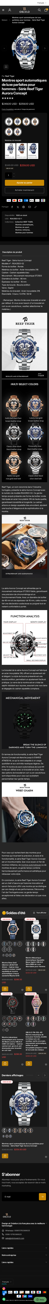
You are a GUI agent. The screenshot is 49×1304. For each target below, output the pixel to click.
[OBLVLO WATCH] (7, 1217)
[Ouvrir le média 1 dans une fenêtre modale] (24, 48)
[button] (3, 10)
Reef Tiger (8, 76)
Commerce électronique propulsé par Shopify (32, 1300)
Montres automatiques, (24, 225)
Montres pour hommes (24, 233)
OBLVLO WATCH (14, 1300)
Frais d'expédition (8, 109)
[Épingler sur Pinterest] (23, 207)
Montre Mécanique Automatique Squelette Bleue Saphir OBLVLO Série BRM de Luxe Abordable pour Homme (35, 962)
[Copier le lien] (35, 207)
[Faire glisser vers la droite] (44, 48)
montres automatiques (31, 865)
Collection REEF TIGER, (24, 222)
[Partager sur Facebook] (12, 207)
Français (40, 3)
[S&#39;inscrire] (42, 1196)
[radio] (9, 121)
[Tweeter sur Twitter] (18, 207)
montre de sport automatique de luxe (24, 766)
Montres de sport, (22, 227)
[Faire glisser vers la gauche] (4, 48)
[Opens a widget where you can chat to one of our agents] (40, 1300)
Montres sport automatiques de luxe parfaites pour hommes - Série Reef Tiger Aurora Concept (23, 1145)
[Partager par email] (29, 206)
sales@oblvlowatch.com (14, 1238)
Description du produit (12, 252)
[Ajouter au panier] (5, 988)
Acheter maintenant (24, 190)
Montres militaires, (22, 230)
